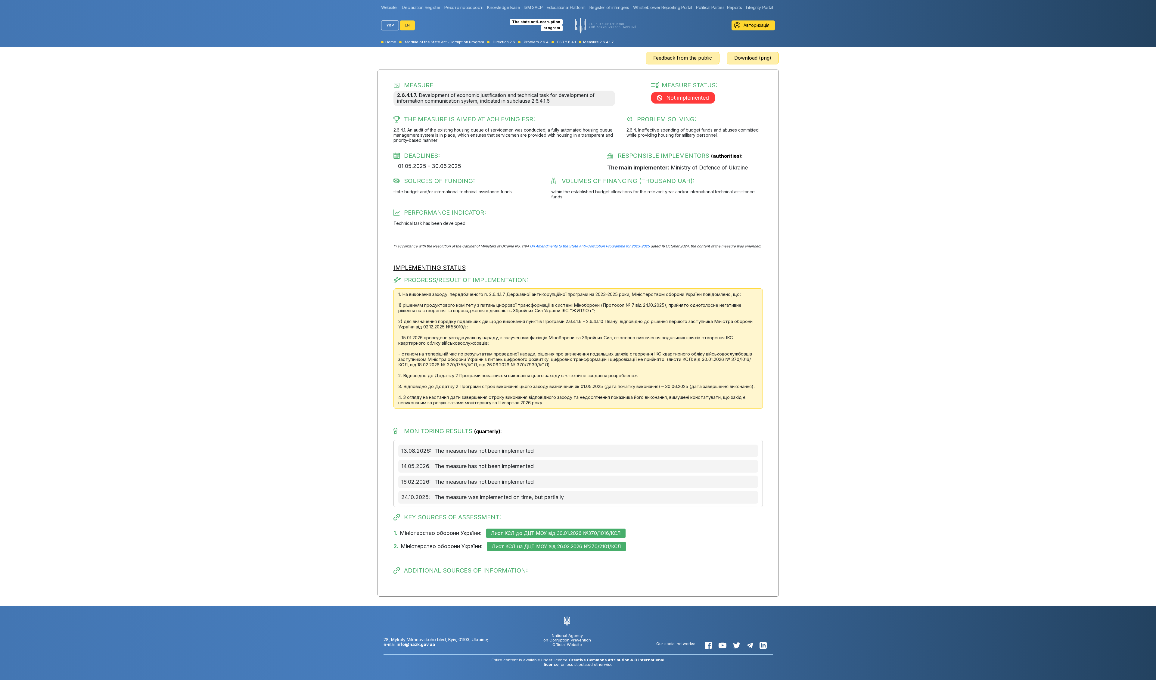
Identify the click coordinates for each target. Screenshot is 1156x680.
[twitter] (736, 645)
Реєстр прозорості (463, 7)
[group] (390, 7)
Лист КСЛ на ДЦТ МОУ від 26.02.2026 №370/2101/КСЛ (556, 546)
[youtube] (722, 645)
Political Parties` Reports (719, 7)
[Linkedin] (763, 645)
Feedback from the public (682, 58)
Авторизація (756, 25)
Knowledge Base (503, 7)
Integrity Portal (759, 7)
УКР (390, 25)
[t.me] (750, 645)
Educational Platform (566, 7)
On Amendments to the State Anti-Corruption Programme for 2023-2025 (590, 246)
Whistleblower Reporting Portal (662, 7)
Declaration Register (421, 7)
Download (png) (752, 58)
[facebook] (708, 645)
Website (389, 7)
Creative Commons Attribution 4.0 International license (604, 662)
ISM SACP (533, 7)
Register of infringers (609, 7)
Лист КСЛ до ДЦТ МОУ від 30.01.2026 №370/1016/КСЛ (556, 533)
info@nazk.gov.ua (415, 644)
